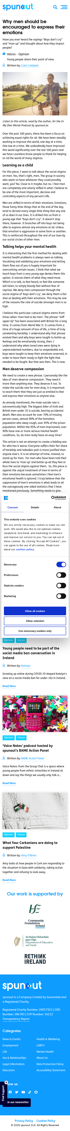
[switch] (61, 575)
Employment (10, 1045)
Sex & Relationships (14, 1058)
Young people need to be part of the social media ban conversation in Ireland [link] (31, 653)
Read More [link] (9, 686)
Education (9, 1070)
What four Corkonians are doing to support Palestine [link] (30, 845)
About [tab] (57, 507)
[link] (22, 986)
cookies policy (25, 549)
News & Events (12, 1039)
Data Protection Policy (50, 1064)
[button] (64, 7)
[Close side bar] (6, 1082)
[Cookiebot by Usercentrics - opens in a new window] (51, 498)
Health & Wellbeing (48, 1039)
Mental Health (45, 1052)
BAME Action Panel (32, 758)
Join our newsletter (17, 1102)
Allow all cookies (35, 610)
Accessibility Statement (51, 1070)
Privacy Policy (24, 1121)
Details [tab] (35, 507)
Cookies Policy (46, 1121)
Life (5, 1052)
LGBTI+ (41, 1045)
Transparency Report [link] (16, 1019)
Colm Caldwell (29, 65)
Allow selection (35, 620)
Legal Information (13, 1064)
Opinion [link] (8, 640)
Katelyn (25, 666)
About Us (42, 1058)
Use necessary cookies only (35, 630)
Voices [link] (21, 640)
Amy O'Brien (28, 855)
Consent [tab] (12, 507)
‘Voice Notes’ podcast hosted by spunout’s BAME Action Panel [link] (28, 748)
